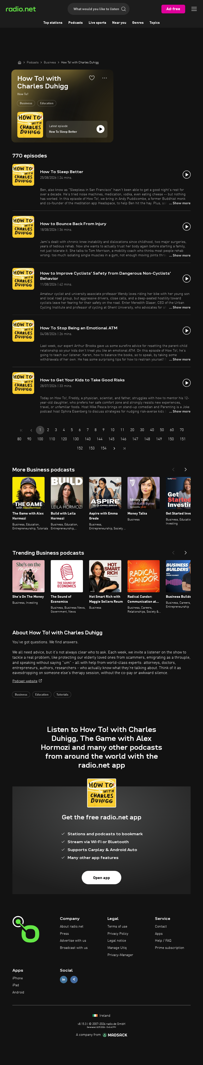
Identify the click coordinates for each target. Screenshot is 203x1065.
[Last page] (124, 448)
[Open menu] (194, 9)
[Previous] (173, 468)
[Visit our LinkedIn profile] (64, 979)
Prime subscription (169, 948)
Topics (155, 23)
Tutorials (62, 694)
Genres (138, 23)
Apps (159, 933)
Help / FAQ (163, 940)
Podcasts (75, 23)
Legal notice (116, 940)
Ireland (104, 1015)
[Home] (20, 62)
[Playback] (100, 129)
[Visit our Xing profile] (74, 979)
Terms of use (117, 926)
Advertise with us (73, 940)
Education (46, 103)
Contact (161, 926)
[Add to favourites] (92, 78)
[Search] (124, 9)
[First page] (21, 430)
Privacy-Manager (120, 955)
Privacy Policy (117, 933)
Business (26, 103)
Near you (119, 23)
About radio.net (71, 926)
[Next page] (114, 448)
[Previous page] (31, 430)
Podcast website (24, 681)
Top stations (52, 23)
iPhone (17, 978)
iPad (15, 985)
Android (18, 992)
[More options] (104, 78)
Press (64, 933)
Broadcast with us (74, 948)
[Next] (186, 468)
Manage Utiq (117, 948)
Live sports (97, 23)
